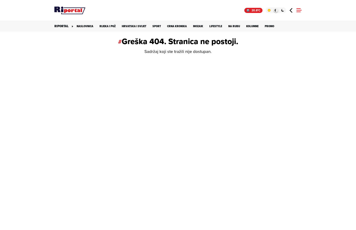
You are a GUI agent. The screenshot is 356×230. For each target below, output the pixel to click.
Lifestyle (215, 26)
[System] (275, 10)
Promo (269, 26)
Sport (156, 26)
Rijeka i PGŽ (108, 26)
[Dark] (282, 10)
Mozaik (198, 26)
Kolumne (252, 26)
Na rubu (234, 26)
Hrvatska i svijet (134, 26)
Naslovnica (85, 26)
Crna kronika (177, 26)
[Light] (269, 10)
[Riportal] (69, 10)
